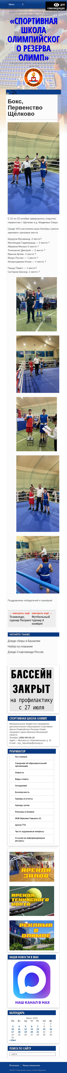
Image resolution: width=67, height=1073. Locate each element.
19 (25, 1032)
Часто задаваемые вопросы (29, 831)
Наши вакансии (31, 1065)
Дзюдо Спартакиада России (25, 652)
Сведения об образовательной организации (31, 764)
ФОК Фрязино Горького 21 (28, 818)
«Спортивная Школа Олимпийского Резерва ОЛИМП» (33, 39)
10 (13, 1029)
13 (32, 1029)
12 (25, 1029)
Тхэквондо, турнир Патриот (20, 618)
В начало (14, 1065)
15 (44, 1029)
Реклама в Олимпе (24, 812)
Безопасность (22, 792)
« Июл (12, 1040)
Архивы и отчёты (24, 799)
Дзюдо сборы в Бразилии (24, 640)
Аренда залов (22, 805)
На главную (21, 757)
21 (38, 1032)
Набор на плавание (20, 646)
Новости (19, 772)
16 (51, 1029)
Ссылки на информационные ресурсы (30, 839)
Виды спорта (22, 779)
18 (19, 1032)
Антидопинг (21, 786)
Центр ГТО (20, 825)
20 (32, 1032)
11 (19, 1029)
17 (13, 1032)
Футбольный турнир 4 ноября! (41, 620)
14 (38, 1029)
